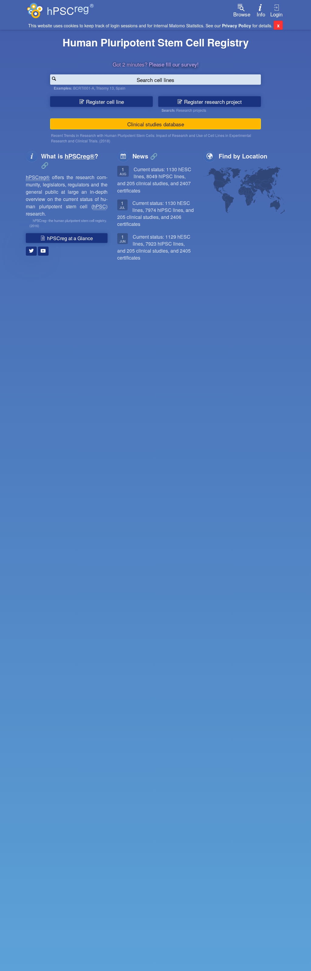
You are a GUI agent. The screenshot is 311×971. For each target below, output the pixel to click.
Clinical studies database (155, 124)
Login (276, 14)
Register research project (212, 101)
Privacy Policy (236, 25)
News (140, 156)
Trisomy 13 (105, 87)
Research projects (191, 110)
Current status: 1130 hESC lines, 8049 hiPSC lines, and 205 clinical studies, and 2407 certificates (154, 180)
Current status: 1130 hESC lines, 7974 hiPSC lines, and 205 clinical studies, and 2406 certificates (155, 213)
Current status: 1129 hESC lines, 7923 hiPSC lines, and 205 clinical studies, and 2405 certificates (154, 247)
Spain (120, 87)
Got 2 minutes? (156, 64)
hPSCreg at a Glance (69, 238)
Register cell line (104, 101)
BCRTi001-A (83, 87)
